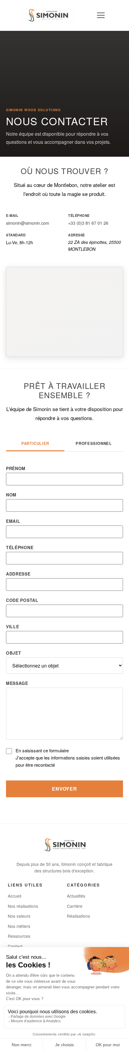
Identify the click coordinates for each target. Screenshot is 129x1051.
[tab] (35, 444)
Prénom (16, 468)
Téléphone (19, 547)
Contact (15, 946)
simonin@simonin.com (27, 223)
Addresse (18, 574)
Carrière (74, 906)
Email (13, 521)
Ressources (19, 936)
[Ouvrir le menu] (100, 15)
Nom (11, 495)
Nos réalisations (23, 906)
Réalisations (78, 916)
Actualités (76, 896)
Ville (12, 626)
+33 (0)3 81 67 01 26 (88, 223)
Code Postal (22, 600)
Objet (13, 653)
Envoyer (64, 788)
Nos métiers (19, 926)
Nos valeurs (19, 916)
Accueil (14, 896)
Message (17, 683)
